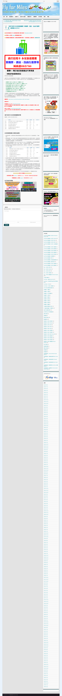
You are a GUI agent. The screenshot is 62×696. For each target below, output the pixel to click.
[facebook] (3, 1)
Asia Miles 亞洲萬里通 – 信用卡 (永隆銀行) (50, 252)
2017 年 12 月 (46, 577)
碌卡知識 (40, 16)
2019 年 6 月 (46, 544)
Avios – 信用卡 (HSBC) (47, 267)
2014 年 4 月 (46, 657)
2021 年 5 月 (46, 501)
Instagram (13, 35)
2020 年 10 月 (46, 514)
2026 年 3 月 (46, 394)
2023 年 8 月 (46, 451)
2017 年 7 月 (46, 586)
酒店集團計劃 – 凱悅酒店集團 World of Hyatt (51, 362)
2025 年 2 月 (46, 418)
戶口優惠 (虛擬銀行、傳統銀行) (48, 308)
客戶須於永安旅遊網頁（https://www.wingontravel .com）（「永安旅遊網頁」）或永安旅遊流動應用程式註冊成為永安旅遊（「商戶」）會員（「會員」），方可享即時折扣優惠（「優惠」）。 (23, 143)
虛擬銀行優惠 (46, 346)
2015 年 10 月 (46, 625)
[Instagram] (5, 1)
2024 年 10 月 (46, 425)
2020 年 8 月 (46, 518)
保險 (45, 16)
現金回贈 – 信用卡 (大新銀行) (48, 332)
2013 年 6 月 (46, 675)
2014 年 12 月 (46, 642)
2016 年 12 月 (46, 599)
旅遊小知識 (45, 313)
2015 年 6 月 (46, 631)
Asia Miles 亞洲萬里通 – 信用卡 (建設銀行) (50, 265)
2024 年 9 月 (46, 427)
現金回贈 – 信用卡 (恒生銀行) (48, 321)
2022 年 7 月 (46, 475)
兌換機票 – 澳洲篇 (46, 300)
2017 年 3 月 (46, 594)
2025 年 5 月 (46, 412)
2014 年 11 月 (46, 644)
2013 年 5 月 (46, 677)
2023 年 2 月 (46, 462)
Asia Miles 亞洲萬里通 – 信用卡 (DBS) (49, 240)
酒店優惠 (45, 351)
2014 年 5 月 (46, 655)
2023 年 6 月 (46, 455)
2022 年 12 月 (46, 466)
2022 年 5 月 (46, 479)
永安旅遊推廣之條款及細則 (12, 133)
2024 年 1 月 (46, 442)
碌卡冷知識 (45, 344)
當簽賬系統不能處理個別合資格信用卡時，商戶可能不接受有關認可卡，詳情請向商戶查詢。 (22, 171)
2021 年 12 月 (46, 488)
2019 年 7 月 (46, 542)
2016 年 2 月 (46, 618)
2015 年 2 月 (46, 638)
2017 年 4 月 (46, 592)
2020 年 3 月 (46, 527)
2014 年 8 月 (46, 649)
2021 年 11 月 (46, 490)
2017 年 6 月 (46, 588)
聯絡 (48, 16)
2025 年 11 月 (46, 401)
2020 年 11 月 (46, 512)
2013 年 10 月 (46, 668)
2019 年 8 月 (46, 540)
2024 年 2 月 (46, 440)
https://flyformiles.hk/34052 (16, 108)
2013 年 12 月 (46, 664)
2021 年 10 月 (46, 492)
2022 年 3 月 (46, 483)
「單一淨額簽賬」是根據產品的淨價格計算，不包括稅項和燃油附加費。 (18, 159)
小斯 (6, 29)
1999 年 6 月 (46, 686)
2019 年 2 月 (46, 551)
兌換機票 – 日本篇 (46, 295)
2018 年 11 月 (46, 557)
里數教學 (35, 16)
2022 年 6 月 (46, 477)
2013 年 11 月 (46, 666)
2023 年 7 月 (46, 453)
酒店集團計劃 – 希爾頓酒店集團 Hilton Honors (51, 356)
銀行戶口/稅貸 (23, 16)
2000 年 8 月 (46, 681)
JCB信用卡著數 (46, 277)
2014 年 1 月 (46, 662)
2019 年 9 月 (46, 538)
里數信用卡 (29, 16)
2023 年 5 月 (46, 457)
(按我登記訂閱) (37, 37)
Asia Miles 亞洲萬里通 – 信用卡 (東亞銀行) (50, 250)
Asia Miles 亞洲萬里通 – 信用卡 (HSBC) (50, 242)
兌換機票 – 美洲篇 (46, 302)
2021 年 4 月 (46, 503)
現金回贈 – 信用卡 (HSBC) (48, 326)
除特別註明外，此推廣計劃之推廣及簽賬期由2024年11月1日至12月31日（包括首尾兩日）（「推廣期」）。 (22, 136)
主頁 (4, 16)
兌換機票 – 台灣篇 (46, 291)
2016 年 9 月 (46, 605)
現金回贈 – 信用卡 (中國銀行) (48, 330)
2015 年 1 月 (46, 640)
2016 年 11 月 (46, 601)
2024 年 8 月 (46, 429)
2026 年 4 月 (46, 392)
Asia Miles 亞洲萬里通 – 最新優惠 (49, 256)
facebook (15, 175)
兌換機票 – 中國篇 (46, 289)
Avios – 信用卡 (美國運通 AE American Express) (51, 274)
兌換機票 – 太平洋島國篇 (47, 293)
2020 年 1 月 (46, 531)
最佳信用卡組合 (46, 317)
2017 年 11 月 (46, 579)
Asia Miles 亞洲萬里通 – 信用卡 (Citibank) (50, 238)
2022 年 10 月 (46, 470)
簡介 (7, 16)
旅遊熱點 (45, 315)
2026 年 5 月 (46, 390)
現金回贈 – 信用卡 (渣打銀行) (48, 339)
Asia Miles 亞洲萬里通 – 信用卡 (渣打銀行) (50, 254)
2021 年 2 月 (46, 507)
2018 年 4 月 (46, 570)
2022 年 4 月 (46, 481)
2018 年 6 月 (46, 566)
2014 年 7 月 (46, 651)
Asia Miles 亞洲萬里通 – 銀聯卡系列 (49, 261)
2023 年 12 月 (46, 444)
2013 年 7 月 (46, 673)
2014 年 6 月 (46, 653)
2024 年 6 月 (46, 433)
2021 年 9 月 (46, 494)
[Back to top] (60, 694)
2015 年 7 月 (46, 629)
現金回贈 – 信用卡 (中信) (47, 328)
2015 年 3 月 (46, 636)
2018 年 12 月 (46, 555)
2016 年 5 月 (46, 612)
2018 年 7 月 (46, 564)
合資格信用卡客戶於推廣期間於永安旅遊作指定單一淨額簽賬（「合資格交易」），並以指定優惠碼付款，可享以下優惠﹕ (22, 145)
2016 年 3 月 (46, 616)
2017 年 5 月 (46, 590)
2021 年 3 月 (46, 505)
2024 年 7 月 (46, 431)
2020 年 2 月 (46, 529)
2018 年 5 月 (46, 568)
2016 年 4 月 (46, 614)
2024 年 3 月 (46, 438)
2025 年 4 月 (46, 414)
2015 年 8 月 (46, 627)
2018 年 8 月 (46, 562)
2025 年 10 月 (46, 403)
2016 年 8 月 (46, 607)
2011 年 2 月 (46, 679)
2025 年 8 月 (46, 407)
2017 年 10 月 (46, 581)
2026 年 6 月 (46, 388)
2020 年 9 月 (46, 516)
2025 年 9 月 (46, 405)
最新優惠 (8, 29)
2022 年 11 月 (46, 468)
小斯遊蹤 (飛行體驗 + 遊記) (48, 306)
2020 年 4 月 (46, 525)
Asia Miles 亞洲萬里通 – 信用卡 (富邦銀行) (50, 248)
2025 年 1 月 (46, 420)
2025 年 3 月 (46, 416)
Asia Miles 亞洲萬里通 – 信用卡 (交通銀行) (50, 263)
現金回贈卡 (11, 16)
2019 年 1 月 (46, 553)
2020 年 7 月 (46, 520)
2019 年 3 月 (46, 549)
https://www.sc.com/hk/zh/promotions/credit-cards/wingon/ (18, 99)
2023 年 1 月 (46, 464)
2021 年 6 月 (46, 499)
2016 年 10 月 (46, 603)
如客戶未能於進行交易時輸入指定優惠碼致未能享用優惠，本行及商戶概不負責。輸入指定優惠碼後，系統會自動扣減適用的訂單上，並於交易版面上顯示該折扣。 (22, 162)
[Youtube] (6, 1)
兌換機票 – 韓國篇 (46, 304)
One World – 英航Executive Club (49, 279)
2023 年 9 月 (46, 449)
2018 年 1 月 (46, 575)
